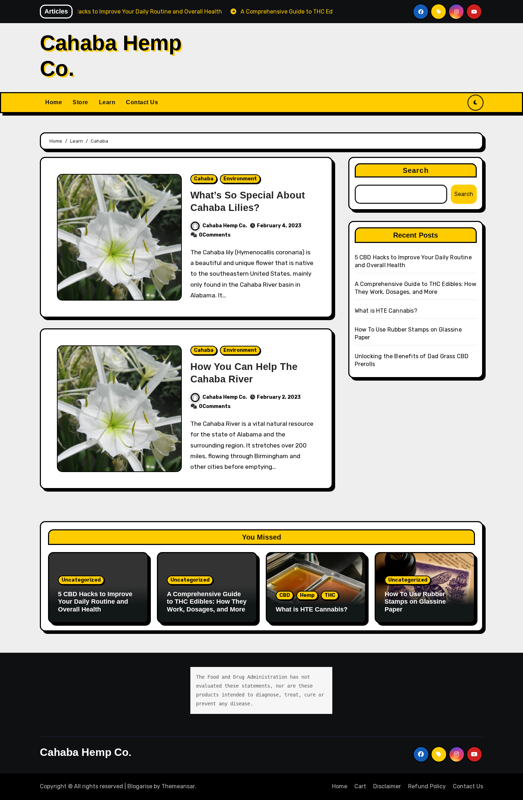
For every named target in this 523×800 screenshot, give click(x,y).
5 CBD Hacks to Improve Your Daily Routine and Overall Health (95, 601)
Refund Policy (427, 786)
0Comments (215, 235)
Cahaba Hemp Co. (224, 226)
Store (80, 102)
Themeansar (178, 786)
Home (53, 102)
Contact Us (142, 102)
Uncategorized (81, 580)
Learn (107, 102)
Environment (240, 179)
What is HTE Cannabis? (386, 310)
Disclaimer (387, 786)
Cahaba (203, 179)
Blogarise (139, 786)
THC (329, 595)
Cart (360, 786)
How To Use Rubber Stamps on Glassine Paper (415, 601)
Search (416, 170)
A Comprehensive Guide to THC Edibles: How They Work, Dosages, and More (207, 601)
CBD (284, 595)
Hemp (307, 595)
